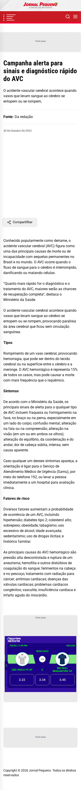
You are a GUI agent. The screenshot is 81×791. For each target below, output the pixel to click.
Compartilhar (22, 222)
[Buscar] (68, 16)
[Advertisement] (40, 175)
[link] (40, 5)
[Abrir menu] (75, 16)
